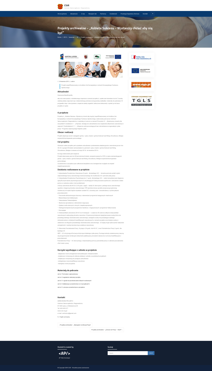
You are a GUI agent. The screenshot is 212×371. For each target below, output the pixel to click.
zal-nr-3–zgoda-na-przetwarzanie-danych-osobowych (74, 280)
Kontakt (145, 14)
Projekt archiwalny (65, 317)
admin (73, 81)
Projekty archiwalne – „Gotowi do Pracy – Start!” (106, 330)
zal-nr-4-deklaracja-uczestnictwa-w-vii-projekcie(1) (74, 284)
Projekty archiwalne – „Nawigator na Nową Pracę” (75, 325)
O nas (83, 14)
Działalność (113, 14)
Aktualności (74, 14)
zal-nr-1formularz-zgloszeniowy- (68, 274)
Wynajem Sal (92, 14)
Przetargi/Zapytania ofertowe (130, 14)
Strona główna (62, 14)
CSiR (66, 5)
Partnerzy (103, 14)
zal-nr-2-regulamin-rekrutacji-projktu (69, 277)
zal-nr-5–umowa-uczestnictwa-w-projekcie (71, 287)
